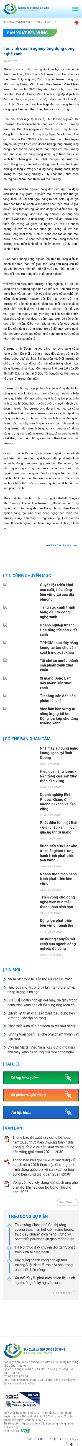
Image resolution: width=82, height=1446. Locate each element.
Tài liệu (12, 1064)
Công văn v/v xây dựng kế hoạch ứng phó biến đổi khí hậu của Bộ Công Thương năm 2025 (45, 1187)
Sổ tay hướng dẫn (24, 1077)
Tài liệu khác (20, 1112)
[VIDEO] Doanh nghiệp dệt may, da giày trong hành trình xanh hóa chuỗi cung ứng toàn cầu (42, 1002)
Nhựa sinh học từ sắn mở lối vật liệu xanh (40, 979)
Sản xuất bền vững (27, 32)
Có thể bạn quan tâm (28, 738)
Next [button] (76, 1316)
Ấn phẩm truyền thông (28, 1095)
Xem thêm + (67, 1202)
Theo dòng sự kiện (28, 1216)
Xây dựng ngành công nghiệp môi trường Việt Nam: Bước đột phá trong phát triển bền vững (44, 1265)
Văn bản (13, 1128)
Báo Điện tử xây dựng (65, 545)
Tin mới (12, 969)
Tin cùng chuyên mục (28, 575)
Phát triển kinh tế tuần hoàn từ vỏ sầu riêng (41, 1026)
